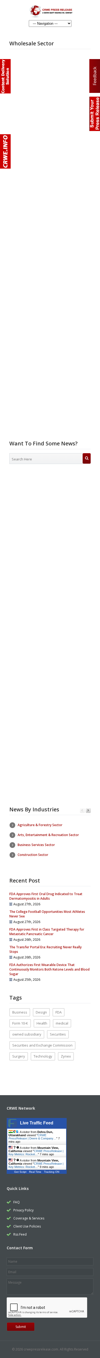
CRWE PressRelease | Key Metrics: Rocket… (36, 1152)
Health (42, 1023)
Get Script (20, 1171)
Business (19, 1012)
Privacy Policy (23, 1210)
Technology (43, 1056)
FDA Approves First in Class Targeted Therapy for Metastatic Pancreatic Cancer (46, 931)
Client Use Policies (27, 1226)
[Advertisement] (50, 525)
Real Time (35, 1171)
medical (62, 1023)
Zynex (66, 1056)
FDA (58, 1012)
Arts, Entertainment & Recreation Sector (48, 835)
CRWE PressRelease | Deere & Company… (32, 1137)
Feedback (95, 76)
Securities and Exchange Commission (42, 1045)
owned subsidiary (26, 1034)
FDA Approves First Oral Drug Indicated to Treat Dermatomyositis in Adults (45, 896)
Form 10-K (20, 1023)
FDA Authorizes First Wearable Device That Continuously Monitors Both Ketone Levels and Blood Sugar (49, 969)
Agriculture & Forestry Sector (40, 825)
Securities (58, 1034)
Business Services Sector (36, 845)
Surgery (18, 1056)
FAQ (16, 1202)
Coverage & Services (28, 1218)
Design (41, 1012)
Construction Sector (33, 854)
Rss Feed (20, 1234)
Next (88, 810)
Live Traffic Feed (36, 1123)
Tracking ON (51, 1171)
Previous (82, 810)
